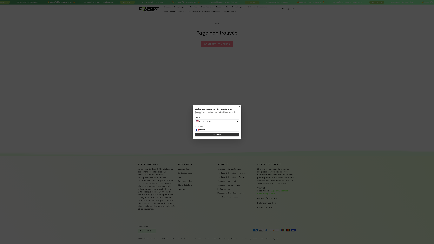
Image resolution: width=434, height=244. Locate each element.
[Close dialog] (240, 107)
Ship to (197, 118)
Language (199, 126)
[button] (217, 121)
